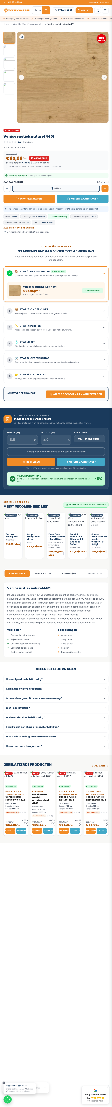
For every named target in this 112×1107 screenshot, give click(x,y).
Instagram (104, 2)
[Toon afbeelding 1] (9, 38)
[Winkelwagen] (97, 10)
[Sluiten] (3, 1082)
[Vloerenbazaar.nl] (17, 10)
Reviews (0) (69, 573)
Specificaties (43, 573)
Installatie (95, 573)
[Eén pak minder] (7, 188)
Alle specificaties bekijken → (20, 228)
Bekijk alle (99, 765)
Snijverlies (81, 432)
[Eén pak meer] (105, 188)
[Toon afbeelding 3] (9, 63)
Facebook (93, 2)
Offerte (21, 830)
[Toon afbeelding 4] (9, 76)
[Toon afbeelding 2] (9, 50)
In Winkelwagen (31, 198)
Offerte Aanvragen (84, 198)
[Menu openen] (105, 10)
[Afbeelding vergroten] (21, 36)
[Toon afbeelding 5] (9, 88)
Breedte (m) (48, 432)
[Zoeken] (46, 10)
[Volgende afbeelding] (104, 77)
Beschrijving (17, 573)
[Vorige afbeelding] (21, 77)
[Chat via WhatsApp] (8, 1099)
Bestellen (10, 830)
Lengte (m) (13, 432)
